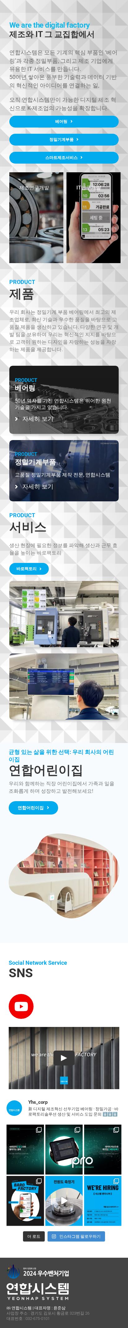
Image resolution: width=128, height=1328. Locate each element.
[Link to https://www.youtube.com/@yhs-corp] (21, 1006)
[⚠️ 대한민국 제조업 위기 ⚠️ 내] (25, 1143)
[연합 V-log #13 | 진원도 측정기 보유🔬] (64, 1195)
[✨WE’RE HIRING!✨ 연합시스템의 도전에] (102, 1195)
